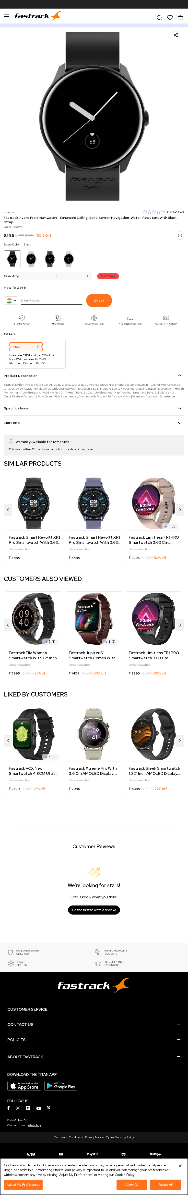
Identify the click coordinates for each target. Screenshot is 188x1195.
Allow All (131, 1185)
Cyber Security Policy (120, 1137)
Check (99, 300)
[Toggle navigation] (6, 15)
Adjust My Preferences (23, 1185)
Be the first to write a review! (94, 910)
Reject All (166, 1185)
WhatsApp (34, 1125)
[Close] (180, 1165)
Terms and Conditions (68, 1137)
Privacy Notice (94, 1137)
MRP (21, 235)
